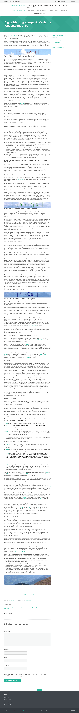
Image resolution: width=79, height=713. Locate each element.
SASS (47, 472)
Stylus (13, 473)
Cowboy (28, 357)
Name (6, 649)
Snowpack (21, 507)
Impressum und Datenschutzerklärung (12, 1)
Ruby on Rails (40, 339)
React (6, 423)
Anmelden (6, 697)
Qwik (6, 465)
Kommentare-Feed (8, 702)
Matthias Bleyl (11, 600)
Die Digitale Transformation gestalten (19, 710)
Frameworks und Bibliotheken (11, 347)
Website (6, 665)
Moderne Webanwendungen (18, 10)
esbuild (40, 498)
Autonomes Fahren (53, 10)
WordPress (49, 710)
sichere (22, 103)
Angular (7, 425)
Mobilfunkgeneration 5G (39, 13)
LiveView (44, 354)
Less (8, 473)
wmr (38, 507)
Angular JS (7, 444)
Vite (29, 507)
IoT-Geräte (20, 179)
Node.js (28, 344)
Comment (7, 631)
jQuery (7, 453)
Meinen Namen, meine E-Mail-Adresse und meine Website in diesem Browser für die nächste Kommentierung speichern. (27, 675)
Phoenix (40, 354)
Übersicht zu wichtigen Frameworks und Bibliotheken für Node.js (21, 594)
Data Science (31, 10)
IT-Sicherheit (64, 10)
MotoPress (35, 710)
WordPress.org (7, 704)
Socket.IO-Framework (19, 551)
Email (5, 657)
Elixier (5, 354)
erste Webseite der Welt (12, 35)
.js (7, 429)
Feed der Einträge (8, 699)
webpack (25, 497)
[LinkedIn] (74, 1)
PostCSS (27, 473)
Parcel (24, 498)
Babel (49, 487)
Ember (7, 449)
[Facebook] (72, 1)
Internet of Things (41, 10)
